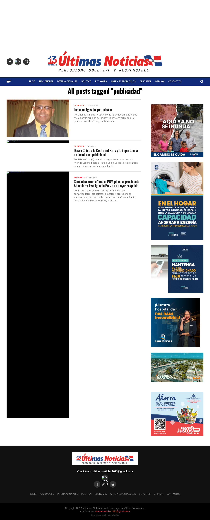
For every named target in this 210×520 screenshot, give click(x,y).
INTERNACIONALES (67, 81)
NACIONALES (46, 81)
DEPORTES (145, 81)
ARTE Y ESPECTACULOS (123, 81)
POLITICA (86, 81)
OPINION (159, 81)
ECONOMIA (101, 81)
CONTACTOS (175, 81)
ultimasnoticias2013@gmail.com (113, 471)
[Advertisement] (105, 23)
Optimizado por (105, 515)
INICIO (32, 81)
